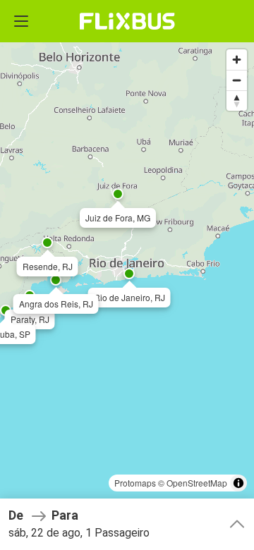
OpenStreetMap (197, 483)
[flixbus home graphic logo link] (127, 21)
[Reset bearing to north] (236, 100)
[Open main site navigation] (21, 21)
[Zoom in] (236, 59)
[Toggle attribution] (238, 483)
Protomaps (135, 483)
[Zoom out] (236, 80)
